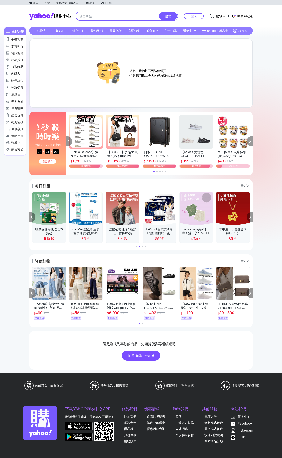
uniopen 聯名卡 (217, 30)
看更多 (187, 30)
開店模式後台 (213, 429)
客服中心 (182, 416)
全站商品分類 (213, 441)
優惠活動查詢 (156, 429)
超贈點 (242, 30)
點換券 (41, 30)
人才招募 (182, 429)
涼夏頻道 (134, 30)
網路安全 (130, 422)
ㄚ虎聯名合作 (185, 435)
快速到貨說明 (213, 435)
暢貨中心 (78, 30)
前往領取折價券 (141, 355)
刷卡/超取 (170, 30)
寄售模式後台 (213, 422)
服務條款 (130, 435)
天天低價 (115, 30)
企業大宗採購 (185, 422)
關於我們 (130, 416)
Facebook (245, 423)
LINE (241, 437)
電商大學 (210, 416)
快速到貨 (97, 30)
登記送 (60, 30)
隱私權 (128, 429)
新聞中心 (244, 416)
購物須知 (130, 441)
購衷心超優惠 (156, 422)
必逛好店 (152, 30)
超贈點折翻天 (156, 416)
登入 (194, 16)
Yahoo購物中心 (50, 16)
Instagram (245, 430)
